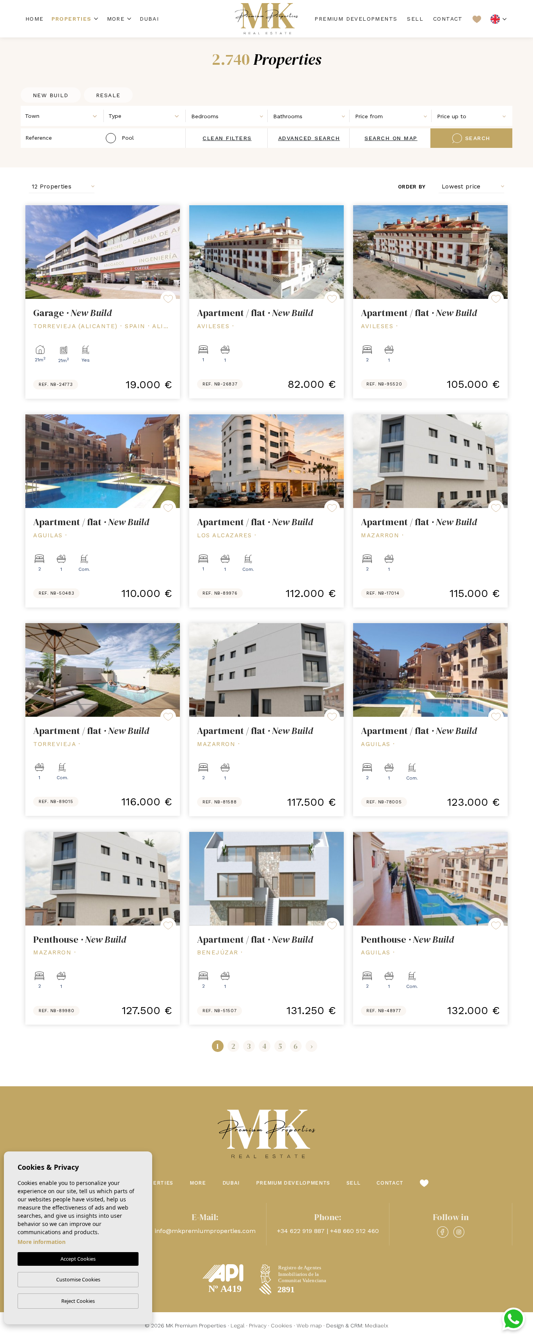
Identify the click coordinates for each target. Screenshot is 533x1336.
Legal (238, 1325)
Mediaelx (376, 1325)
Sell (415, 19)
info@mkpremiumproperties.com (205, 1231)
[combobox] (62, 115)
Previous (33, 252)
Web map (309, 1325)
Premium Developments (355, 19)
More (116, 19)
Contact (448, 19)
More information (42, 1241)
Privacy (257, 1325)
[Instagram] (458, 1232)
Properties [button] (72, 19)
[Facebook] (442, 1232)
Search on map (391, 138)
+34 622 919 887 (301, 1231)
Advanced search (309, 138)
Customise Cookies (78, 1279)
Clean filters (227, 138)
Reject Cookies (78, 1300)
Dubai (149, 19)
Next (172, 252)
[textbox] (64, 116)
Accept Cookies (78, 1258)
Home (34, 19)
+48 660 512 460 (354, 1231)
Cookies (281, 1325)
